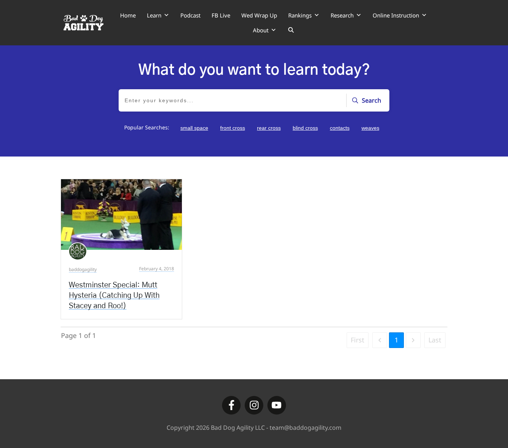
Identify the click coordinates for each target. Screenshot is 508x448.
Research (342, 15)
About (261, 30)
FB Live (221, 15)
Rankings (300, 15)
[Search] (291, 30)
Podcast (190, 15)
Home (128, 15)
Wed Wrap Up (259, 15)
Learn (154, 15)
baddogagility (83, 269)
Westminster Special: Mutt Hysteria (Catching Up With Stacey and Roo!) (114, 295)
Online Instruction (396, 15)
